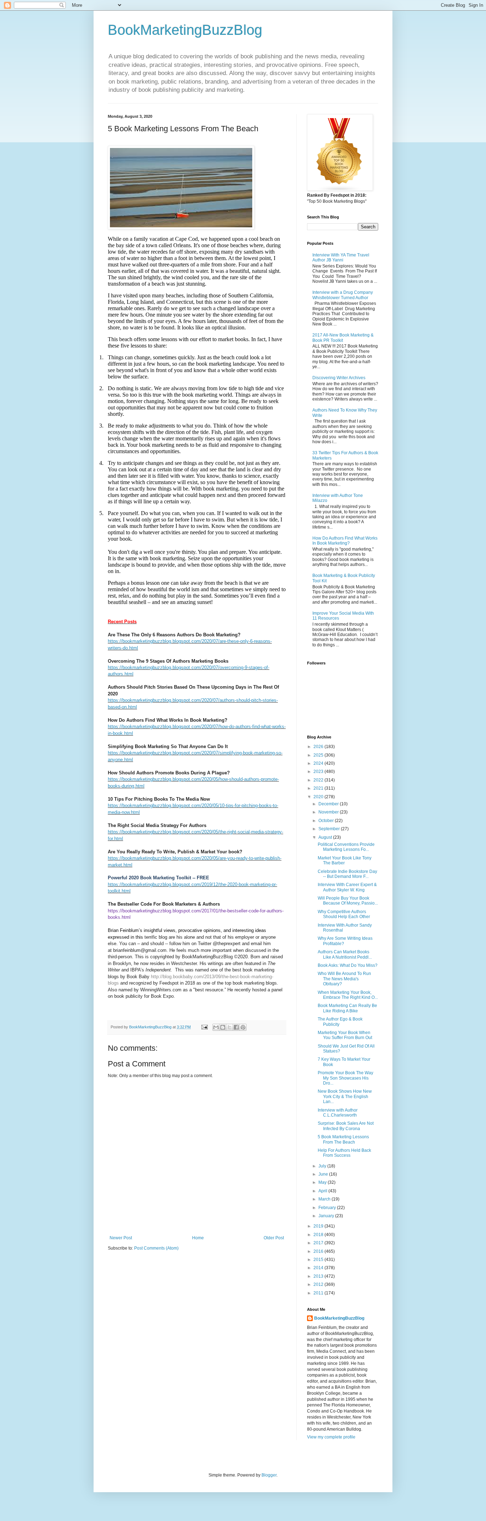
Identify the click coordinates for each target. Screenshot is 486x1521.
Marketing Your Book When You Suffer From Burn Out (345, 1035)
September (329, 828)
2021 (318, 788)
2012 (318, 1284)
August (325, 837)
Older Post (274, 1237)
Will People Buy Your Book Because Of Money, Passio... (348, 901)
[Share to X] (229, 1027)
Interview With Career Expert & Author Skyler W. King (347, 887)
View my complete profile (331, 1437)
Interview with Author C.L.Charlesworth (338, 1113)
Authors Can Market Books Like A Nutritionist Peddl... (345, 954)
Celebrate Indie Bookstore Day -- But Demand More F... (347, 874)
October (326, 820)
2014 (318, 1267)
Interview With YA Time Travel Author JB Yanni (340, 258)
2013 (318, 1276)
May (323, 1182)
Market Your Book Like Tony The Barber (344, 860)
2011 (318, 1293)
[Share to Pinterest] (243, 1027)
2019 (318, 1226)
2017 (318, 1242)
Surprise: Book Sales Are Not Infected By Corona (346, 1126)
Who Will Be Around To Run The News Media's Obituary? (344, 978)
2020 (318, 796)
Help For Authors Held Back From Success (344, 1153)
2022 (318, 780)
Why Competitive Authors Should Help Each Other (344, 914)
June (323, 1174)
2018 (318, 1234)
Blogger (269, 1475)
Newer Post (121, 1237)
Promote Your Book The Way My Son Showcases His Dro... (345, 1078)
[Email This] (216, 1027)
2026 (318, 746)
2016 (318, 1251)
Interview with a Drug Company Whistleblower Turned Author (342, 295)
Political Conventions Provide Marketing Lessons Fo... (346, 847)
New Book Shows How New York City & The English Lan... (345, 1096)
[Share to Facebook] (236, 1027)
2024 (318, 763)
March (325, 1199)
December (329, 803)
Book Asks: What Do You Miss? (347, 965)
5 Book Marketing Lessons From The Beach (343, 1139)
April (323, 1190)
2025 (318, 755)
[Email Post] (204, 1027)
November (329, 812)
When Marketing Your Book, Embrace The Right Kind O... (348, 995)
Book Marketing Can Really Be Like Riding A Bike (347, 1008)
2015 (318, 1259)
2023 (318, 771)
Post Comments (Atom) (156, 1248)
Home (198, 1237)
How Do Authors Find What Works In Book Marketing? (344, 541)
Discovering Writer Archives (338, 377)
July (322, 1166)
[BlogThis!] (222, 1027)
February (327, 1207)
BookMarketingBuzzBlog (185, 30)
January (326, 1215)
